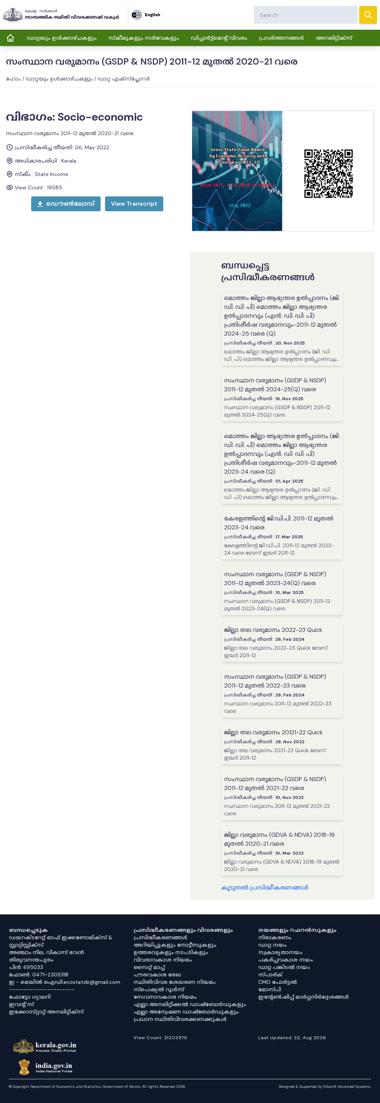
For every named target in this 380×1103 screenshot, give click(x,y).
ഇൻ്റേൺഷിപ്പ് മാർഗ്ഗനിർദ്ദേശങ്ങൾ (303, 996)
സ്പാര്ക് (270, 974)
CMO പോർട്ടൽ (277, 982)
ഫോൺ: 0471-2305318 (38, 974)
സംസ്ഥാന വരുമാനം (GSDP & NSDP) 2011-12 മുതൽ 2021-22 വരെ (275, 783)
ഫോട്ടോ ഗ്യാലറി (29, 996)
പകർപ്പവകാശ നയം (285, 959)
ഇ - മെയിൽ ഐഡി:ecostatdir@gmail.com (64, 982)
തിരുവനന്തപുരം (31, 959)
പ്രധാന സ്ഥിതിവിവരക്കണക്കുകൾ (180, 1019)
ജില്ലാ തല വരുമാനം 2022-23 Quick (273, 630)
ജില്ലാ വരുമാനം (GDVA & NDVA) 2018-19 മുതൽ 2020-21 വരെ (279, 839)
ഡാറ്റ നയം (272, 945)
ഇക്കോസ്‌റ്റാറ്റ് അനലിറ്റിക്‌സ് (46, 1011)
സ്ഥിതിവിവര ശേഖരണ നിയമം (175, 982)
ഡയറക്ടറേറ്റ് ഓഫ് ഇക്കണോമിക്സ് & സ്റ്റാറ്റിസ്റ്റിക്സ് (60, 941)
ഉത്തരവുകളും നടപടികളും (171, 952)
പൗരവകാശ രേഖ (157, 974)
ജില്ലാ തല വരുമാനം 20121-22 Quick (273, 732)
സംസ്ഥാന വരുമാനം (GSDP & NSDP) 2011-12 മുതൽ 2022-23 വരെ (275, 681)
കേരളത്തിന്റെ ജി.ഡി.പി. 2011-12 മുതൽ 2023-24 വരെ (279, 523)
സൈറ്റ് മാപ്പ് (149, 967)
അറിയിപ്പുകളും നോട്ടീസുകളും (175, 945)
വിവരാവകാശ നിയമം (163, 959)
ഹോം (13, 78)
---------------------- (41, 989)
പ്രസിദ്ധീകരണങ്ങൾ (160, 937)
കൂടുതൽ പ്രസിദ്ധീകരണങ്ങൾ (264, 887)
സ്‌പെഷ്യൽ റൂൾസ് (159, 989)
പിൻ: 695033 (26, 967)
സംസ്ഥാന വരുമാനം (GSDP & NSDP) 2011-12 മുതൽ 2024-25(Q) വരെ (275, 384)
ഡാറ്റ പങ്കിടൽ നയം (284, 967)
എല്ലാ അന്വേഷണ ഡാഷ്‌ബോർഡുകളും (186, 1011)
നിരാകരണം (274, 937)
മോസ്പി (269, 989)
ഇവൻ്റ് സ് (21, 1004)
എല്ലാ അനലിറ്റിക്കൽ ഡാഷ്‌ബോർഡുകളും (190, 1004)
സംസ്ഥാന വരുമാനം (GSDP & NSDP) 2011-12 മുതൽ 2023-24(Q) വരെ (275, 578)
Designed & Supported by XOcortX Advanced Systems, (325, 1086)
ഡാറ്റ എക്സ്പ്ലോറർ (124, 78)
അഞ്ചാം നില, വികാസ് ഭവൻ (46, 952)
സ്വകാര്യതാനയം (280, 952)
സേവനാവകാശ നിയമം (165, 996)
